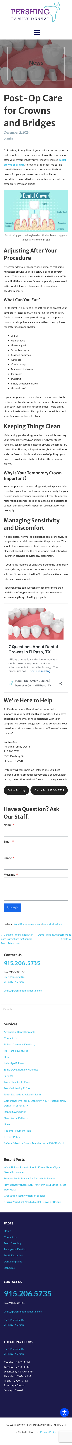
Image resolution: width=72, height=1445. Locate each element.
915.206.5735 (22, 963)
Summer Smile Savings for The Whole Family (29, 1178)
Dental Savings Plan (15, 1111)
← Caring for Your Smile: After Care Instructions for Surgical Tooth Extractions (17, 939)
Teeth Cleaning (12, 1243)
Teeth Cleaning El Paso (17, 1082)
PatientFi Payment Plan (17, 1130)
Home (7, 1057)
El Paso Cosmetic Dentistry (19, 1044)
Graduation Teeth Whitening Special (24, 1195)
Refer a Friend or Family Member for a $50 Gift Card (34, 1143)
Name (9, 825)
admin (8, 138)
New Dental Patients (16, 1118)
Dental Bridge (20, 923)
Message (11, 874)
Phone (9, 858)
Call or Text (49, 790)
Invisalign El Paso (14, 1063)
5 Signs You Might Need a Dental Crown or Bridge (32, 1201)
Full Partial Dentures (16, 1050)
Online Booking (16, 790)
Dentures (9, 1267)
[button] (37, 32)
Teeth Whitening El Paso (17, 1088)
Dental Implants (13, 1261)
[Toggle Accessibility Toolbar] (64, 1412)
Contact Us (10, 1038)
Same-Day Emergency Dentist (21, 1069)
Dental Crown (34, 923)
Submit (12, 908)
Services (8, 1075)
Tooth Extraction (13, 1255)
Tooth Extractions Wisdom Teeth (22, 1094)
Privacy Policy (12, 1136)
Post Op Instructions (52, 923)
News (7, 1124)
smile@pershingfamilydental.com (23, 990)
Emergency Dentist (15, 1249)
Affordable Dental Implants (19, 1031)
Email (9, 841)
